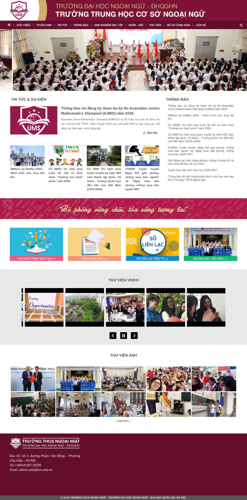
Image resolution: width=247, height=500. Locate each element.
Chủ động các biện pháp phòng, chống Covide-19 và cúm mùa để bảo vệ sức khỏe (201, 162)
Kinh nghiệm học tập (108, 25)
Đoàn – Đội (136, 25)
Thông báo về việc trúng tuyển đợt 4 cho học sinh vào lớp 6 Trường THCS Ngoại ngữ (201, 178)
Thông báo (80, 25)
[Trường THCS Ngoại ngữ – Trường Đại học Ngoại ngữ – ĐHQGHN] (123, 10)
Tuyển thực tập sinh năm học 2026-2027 (192, 170)
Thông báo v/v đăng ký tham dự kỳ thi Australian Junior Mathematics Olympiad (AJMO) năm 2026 (110, 110)
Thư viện (155, 25)
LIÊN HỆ (201, 25)
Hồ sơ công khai (178, 25)
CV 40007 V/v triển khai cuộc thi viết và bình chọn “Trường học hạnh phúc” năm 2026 (66, 175)
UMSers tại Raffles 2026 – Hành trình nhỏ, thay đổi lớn (27, 173)
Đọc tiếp (152, 132)
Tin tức (62, 25)
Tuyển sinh (44, 25)
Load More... (123, 421)
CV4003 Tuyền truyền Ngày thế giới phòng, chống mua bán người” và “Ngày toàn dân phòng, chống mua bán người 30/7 (142, 179)
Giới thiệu (23, 25)
